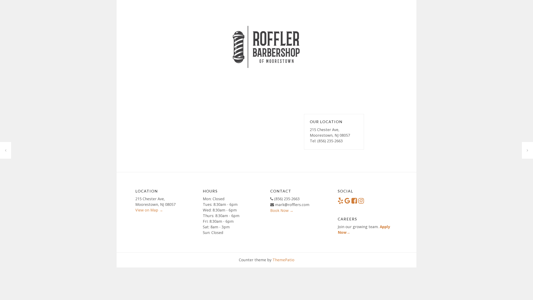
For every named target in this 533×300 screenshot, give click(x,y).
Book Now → (281, 210)
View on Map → (149, 210)
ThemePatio (283, 259)
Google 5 (5, 150)
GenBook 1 (527, 150)
